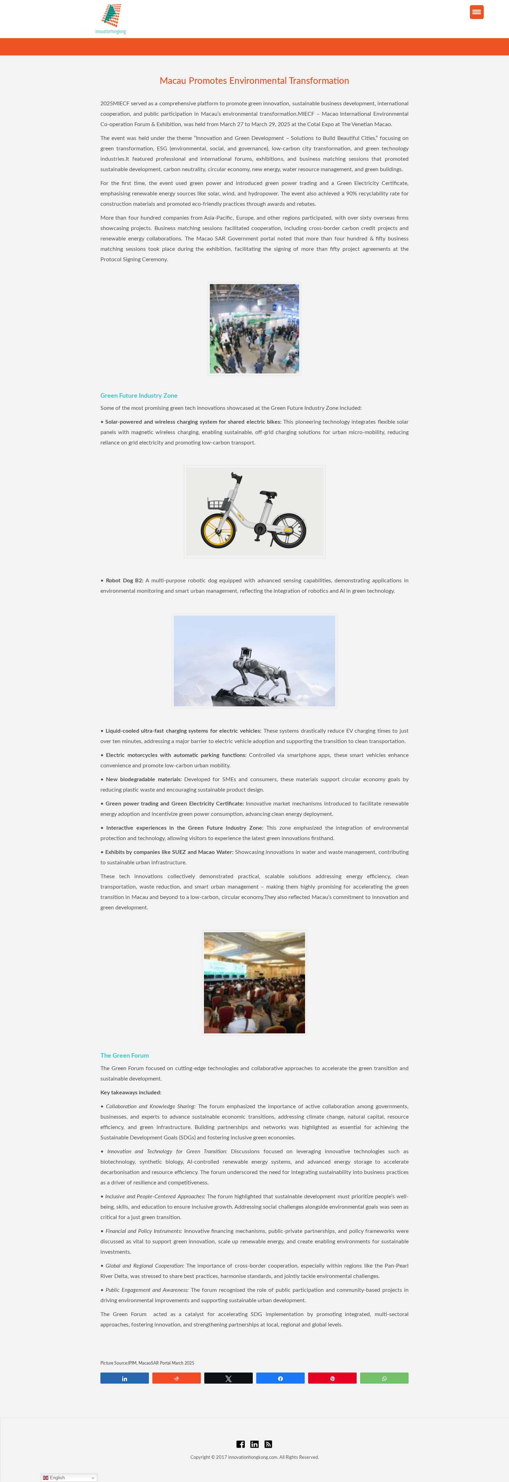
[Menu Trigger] (477, 12)
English (56, 1477)
